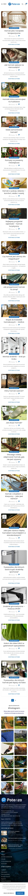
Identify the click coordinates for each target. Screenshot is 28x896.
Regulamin (3, 878)
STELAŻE (3, 859)
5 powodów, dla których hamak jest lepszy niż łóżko (14, 681)
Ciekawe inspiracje (14, 28)
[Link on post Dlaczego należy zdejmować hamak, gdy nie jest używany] (14, 445)
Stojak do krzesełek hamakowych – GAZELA (14, 321)
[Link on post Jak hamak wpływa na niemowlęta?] (14, 55)
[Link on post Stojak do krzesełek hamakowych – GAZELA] (14, 310)
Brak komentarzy (19, 834)
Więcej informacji (9, 893)
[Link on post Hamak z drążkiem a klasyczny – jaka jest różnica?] (14, 482)
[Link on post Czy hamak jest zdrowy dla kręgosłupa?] (14, 247)
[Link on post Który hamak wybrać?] (14, 381)
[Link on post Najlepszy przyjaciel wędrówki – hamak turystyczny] (14, 213)
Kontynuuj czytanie (14, 44)
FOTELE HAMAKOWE (6, 861)
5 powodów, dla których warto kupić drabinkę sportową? (14, 569)
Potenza (13, 36)
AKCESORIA (4, 863)
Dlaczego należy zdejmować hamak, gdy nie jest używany (14, 457)
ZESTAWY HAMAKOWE (6, 856)
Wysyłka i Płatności (5, 876)
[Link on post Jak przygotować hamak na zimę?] (14, 279)
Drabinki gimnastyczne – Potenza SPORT (14, 607)
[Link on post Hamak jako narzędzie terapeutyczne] (14, 19)
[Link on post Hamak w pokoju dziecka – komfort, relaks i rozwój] (14, 183)
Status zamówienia (5, 874)
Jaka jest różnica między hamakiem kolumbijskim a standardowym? (14, 533)
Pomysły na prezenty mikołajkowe (14, 161)
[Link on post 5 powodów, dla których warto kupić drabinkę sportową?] (14, 557)
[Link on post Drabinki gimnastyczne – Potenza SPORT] (14, 595)
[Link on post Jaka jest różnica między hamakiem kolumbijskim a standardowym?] (14, 521)
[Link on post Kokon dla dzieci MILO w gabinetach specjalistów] (14, 632)
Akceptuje (20, 893)
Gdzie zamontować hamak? (14, 131)
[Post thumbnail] (4, 833)
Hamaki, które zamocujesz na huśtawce (14, 100)
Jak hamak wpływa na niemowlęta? (14, 66)
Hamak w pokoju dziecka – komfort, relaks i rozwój (14, 192)
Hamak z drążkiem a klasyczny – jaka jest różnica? (14, 496)
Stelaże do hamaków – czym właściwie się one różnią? (15, 845)
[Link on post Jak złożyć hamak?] (14, 413)
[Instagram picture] (7, 722)
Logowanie (3, 869)
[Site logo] (14, 4)
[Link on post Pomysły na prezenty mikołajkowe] (14, 152)
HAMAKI (3, 854)
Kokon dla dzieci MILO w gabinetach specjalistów (14, 644)
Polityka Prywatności (6, 881)
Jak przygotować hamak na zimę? (14, 288)
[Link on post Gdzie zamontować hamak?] (14, 121)
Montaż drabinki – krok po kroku (14, 357)
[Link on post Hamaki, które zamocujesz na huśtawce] (14, 89)
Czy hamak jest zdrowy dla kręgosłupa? (14, 257)
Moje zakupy (4, 872)
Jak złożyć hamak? (14, 423)
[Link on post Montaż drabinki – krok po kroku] (14, 345)
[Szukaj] (22, 4)
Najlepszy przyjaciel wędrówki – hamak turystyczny (14, 223)
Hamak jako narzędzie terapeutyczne (14, 32)
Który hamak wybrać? (14, 391)
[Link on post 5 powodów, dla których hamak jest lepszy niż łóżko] (14, 669)
